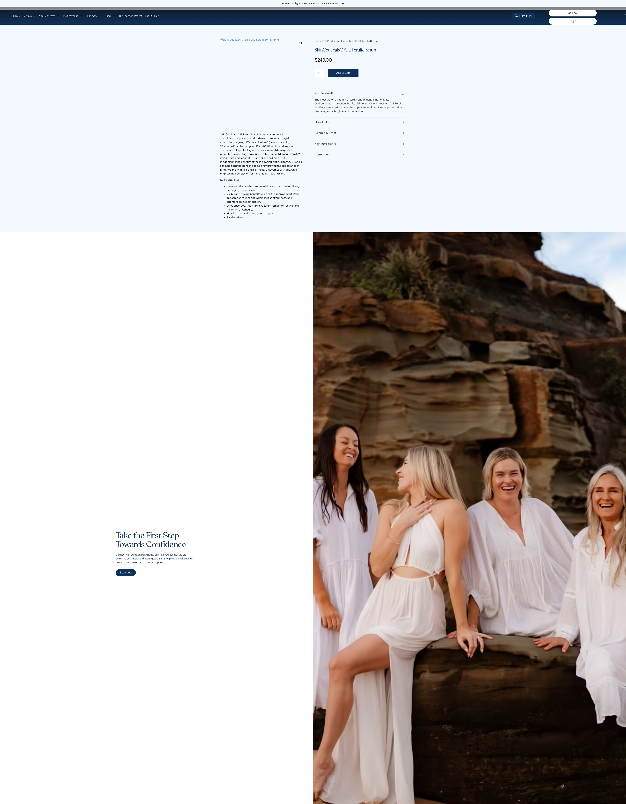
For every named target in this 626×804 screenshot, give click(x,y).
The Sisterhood (70, 15)
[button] (301, 43)
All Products (331, 41)
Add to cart (343, 73)
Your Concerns (47, 15)
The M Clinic (152, 15)
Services (27, 15)
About (108, 15)
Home (16, 15)
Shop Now (91, 15)
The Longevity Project (130, 15)
